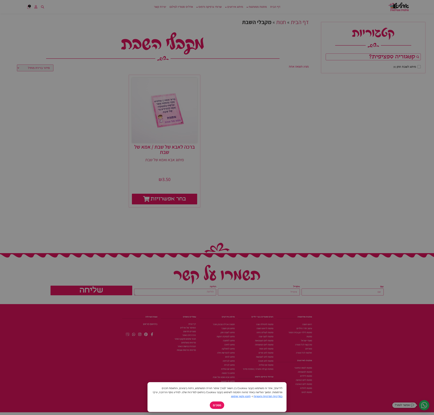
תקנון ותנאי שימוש (241, 396)
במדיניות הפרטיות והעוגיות (268, 396)
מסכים (217, 405)
